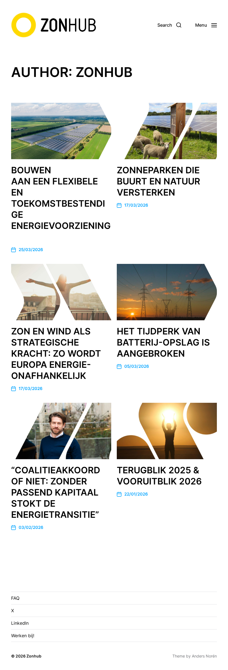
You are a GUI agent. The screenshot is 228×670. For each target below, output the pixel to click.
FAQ (15, 598)
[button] (169, 25)
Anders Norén (204, 656)
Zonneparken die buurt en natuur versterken (158, 181)
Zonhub (33, 656)
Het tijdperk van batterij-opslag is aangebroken (163, 342)
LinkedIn (20, 623)
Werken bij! (22, 635)
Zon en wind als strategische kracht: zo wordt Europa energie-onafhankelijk (56, 353)
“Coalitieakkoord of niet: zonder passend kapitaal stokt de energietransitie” (55, 492)
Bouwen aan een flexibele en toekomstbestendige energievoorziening (61, 203)
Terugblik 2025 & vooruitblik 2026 (159, 476)
